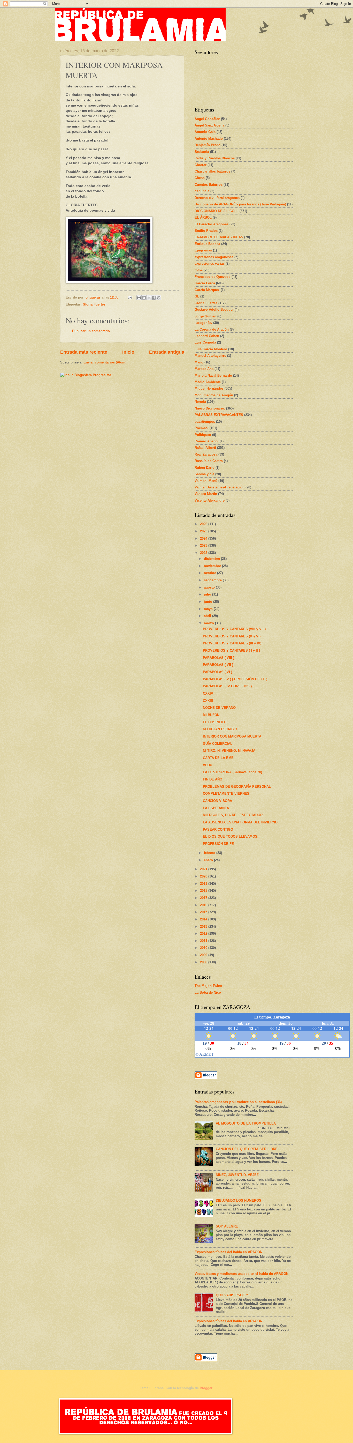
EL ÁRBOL (203, 217)
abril (208, 616)
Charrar (200, 165)
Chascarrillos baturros (212, 171)
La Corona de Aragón (212, 329)
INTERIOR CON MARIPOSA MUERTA (232, 736)
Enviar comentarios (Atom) (104, 362)
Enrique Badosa (207, 244)
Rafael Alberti (205, 448)
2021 (204, 869)
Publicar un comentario (91, 331)
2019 (204, 884)
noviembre (213, 566)
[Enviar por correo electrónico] (139, 297)
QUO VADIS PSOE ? (232, 1295)
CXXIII (208, 701)
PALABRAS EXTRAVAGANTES (219, 415)
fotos (199, 270)
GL (197, 296)
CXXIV (208, 693)
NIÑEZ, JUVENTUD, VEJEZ (237, 1175)
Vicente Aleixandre (210, 500)
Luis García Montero (211, 349)
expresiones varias (210, 263)
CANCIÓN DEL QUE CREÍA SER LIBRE (247, 1149)
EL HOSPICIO (214, 722)
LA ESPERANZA (216, 808)
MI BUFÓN (211, 715)
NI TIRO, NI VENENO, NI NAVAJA (229, 751)
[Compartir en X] (148, 297)
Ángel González (207, 119)
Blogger (206, 1388)
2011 (204, 941)
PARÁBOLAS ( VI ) (217, 672)
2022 (204, 553)
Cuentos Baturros (208, 185)
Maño (199, 362)
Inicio (128, 352)
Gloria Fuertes (94, 304)
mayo (209, 609)
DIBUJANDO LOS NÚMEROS (238, 1200)
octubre (210, 573)
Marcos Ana (204, 369)
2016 (204, 905)
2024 (204, 538)
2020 (204, 876)
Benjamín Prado (207, 145)
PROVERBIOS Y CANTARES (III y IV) (232, 643)
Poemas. (202, 428)
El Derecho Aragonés (211, 224)
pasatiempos (205, 421)
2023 (204, 545)
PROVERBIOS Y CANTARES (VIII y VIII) (234, 629)
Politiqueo (203, 435)
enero (209, 860)
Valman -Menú (206, 481)
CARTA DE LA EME (218, 758)
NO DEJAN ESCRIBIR (220, 729)
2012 (204, 933)
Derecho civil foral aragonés (217, 198)
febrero (210, 853)
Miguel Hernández (209, 388)
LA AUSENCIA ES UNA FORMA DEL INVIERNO (240, 822)
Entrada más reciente (83, 352)
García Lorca (205, 283)
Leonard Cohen (207, 336)
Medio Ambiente (208, 382)
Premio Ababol (207, 441)
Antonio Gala (205, 132)
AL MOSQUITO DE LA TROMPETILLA (246, 1123)
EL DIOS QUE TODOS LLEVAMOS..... (233, 836)
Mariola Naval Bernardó (213, 375)
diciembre (212, 559)
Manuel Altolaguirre (210, 356)
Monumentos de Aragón (214, 395)
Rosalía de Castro (209, 461)
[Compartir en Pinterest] (158, 297)
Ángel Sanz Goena (209, 125)
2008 (204, 962)
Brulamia (202, 152)
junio (208, 602)
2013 (204, 926)
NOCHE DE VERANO (219, 708)
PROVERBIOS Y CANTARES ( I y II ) (231, 650)
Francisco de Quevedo (213, 277)
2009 (204, 955)
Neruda (200, 402)
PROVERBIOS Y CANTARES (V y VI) (231, 636)
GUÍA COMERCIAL (217, 744)
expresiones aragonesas (214, 257)
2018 (204, 890)
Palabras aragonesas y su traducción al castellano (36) (238, 1102)
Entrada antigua (166, 352)
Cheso (200, 178)
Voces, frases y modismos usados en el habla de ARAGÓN (241, 1274)
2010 (204, 948)
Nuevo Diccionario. (210, 408)
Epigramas (203, 250)
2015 (204, 912)
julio (208, 594)
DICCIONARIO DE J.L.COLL (217, 211)
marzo (209, 623)
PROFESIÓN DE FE (218, 844)
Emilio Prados (206, 231)
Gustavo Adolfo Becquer (214, 309)
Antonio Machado (209, 138)
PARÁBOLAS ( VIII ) (218, 658)
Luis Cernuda (205, 342)
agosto (210, 587)
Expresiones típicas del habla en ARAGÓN (228, 1252)
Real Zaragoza (206, 454)
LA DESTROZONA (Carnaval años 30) (232, 772)
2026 (204, 524)
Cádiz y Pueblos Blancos (215, 158)
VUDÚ (207, 765)
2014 (204, 919)
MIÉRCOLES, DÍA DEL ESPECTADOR (233, 815)
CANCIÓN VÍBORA (217, 801)
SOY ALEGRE (227, 1226)
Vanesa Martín (206, 494)
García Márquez (207, 290)
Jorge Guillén (205, 316)
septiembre (213, 580)
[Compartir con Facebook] (153, 297)
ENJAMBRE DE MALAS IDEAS (219, 237)
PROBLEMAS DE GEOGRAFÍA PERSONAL (237, 787)
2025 (204, 531)
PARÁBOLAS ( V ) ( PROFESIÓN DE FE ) (235, 679)
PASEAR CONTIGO (218, 829)
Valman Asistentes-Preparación (219, 487)
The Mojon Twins (208, 986)
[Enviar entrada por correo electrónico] (129, 297)
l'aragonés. (203, 323)
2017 (204, 898)
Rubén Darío (204, 468)
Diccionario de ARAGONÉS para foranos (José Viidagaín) (240, 204)
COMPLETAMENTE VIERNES (226, 793)
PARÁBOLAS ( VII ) (218, 665)
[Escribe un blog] (144, 297)
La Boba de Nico (208, 992)
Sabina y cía (204, 474)
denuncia (202, 191)
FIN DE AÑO (212, 779)
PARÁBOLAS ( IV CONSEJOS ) (227, 686)
